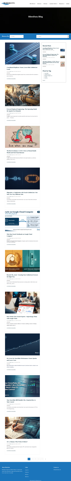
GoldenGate (47, 74)
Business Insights (48, 75)
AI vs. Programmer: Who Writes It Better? (17, 441)
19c (45, 78)
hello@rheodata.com (57, 469)
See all (44, 80)
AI (45, 76)
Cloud (46, 73)
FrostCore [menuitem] (27, 472)
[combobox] (52, 36)
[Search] (68, 36)
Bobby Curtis (11, 71)
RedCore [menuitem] (26, 474)
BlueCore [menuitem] (27, 476)
